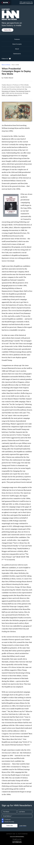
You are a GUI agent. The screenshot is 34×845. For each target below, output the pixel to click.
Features (17, 39)
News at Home (6, 64)
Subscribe (7, 30)
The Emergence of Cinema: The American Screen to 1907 (16, 91)
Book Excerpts (17, 44)
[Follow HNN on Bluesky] (10, 58)
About (17, 49)
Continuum (7, 819)
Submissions (17, 53)
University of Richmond (26, 3)
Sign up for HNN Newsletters (17, 836)
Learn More (22, 826)
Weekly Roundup (9, 821)
